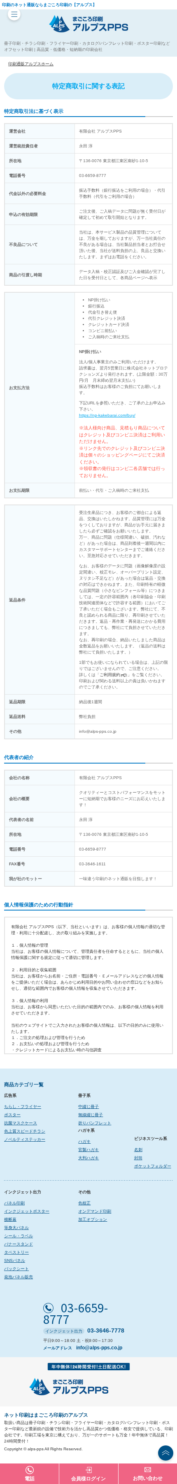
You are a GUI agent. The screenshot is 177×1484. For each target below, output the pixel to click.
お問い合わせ (148, 1478)
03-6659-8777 (75, 1313)
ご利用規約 (110, 674)
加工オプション (92, 1219)
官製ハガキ (88, 1149)
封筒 (138, 1158)
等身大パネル (16, 1227)
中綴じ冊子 (88, 1106)
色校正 (84, 1203)
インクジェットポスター (26, 1211)
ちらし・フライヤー (22, 1106)
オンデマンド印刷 (94, 1211)
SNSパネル (14, 1260)
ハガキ (84, 1141)
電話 (30, 1479)
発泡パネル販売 (18, 1277)
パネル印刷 (14, 1203)
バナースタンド (18, 1244)
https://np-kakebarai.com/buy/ (107, 415)
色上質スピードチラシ (24, 1131)
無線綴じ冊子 (90, 1114)
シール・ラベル (18, 1236)
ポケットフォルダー (152, 1166)
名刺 (138, 1149)
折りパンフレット (94, 1123)
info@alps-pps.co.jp (99, 1348)
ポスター (12, 1114)
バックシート (16, 1268)
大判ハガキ (88, 1158)
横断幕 (10, 1219)
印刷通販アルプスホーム (31, 64)
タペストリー (16, 1252)
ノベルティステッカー (24, 1139)
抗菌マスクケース (20, 1123)
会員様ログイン (88, 1479)
